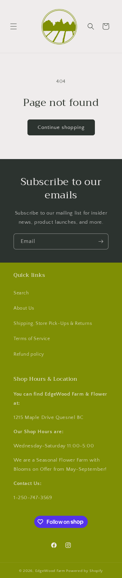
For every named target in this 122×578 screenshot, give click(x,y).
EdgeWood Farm (50, 571)
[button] (13, 26)
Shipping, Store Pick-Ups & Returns (53, 323)
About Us (24, 308)
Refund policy (29, 354)
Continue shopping (61, 127)
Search (21, 293)
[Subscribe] (100, 241)
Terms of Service (32, 338)
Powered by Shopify (84, 571)
